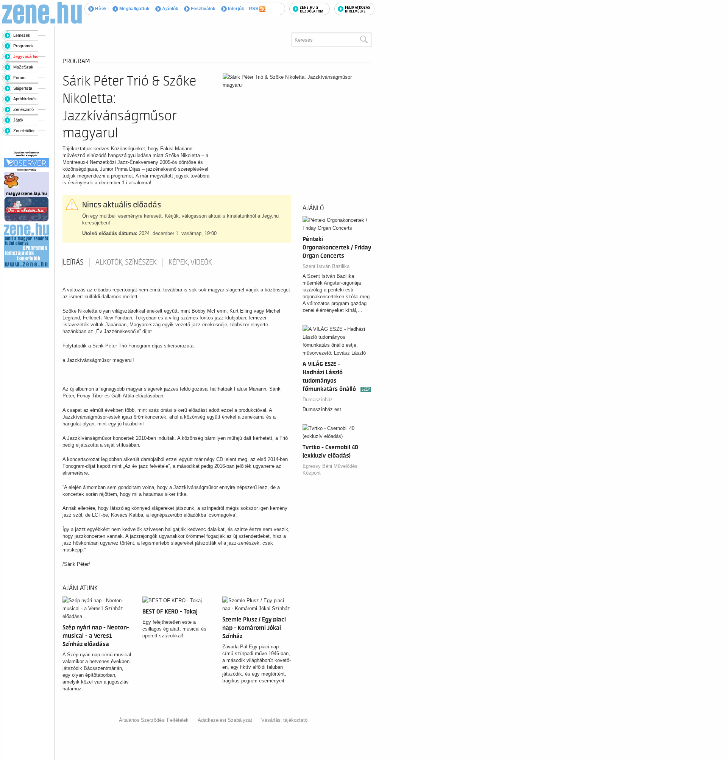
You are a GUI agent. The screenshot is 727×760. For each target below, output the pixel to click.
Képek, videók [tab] (190, 262)
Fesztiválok (202, 8)
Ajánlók (169, 8)
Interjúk (235, 8)
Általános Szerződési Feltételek (154, 720)
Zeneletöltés (24, 130)
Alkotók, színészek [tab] (126, 262)
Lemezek (21, 35)
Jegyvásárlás (25, 56)
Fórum (19, 77)
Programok (23, 46)
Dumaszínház (318, 399)
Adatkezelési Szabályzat (225, 720)
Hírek (100, 8)
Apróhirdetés (25, 99)
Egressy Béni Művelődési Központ (331, 469)
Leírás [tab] (73, 262)
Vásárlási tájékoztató (284, 720)
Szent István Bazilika (326, 266)
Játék (18, 120)
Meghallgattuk (134, 8)
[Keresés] (363, 40)
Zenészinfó (23, 109)
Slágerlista (22, 88)
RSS (254, 8)
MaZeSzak (23, 67)
